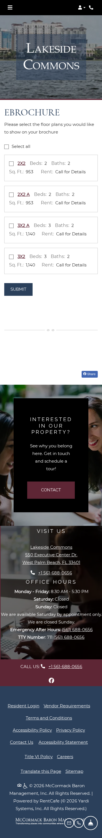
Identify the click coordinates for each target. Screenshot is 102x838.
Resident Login (23, 705)
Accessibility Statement (63, 742)
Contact (51, 490)
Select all (21, 146)
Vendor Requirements (67, 705)
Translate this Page (41, 771)
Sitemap (74, 771)
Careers (65, 756)
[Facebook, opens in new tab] (51, 680)
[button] (81, 7)
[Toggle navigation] (10, 7)
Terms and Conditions (49, 718)
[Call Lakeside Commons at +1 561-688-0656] (91, 7)
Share (90, 373)
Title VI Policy (39, 756)
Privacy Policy (70, 730)
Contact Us (21, 742)
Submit (18, 289)
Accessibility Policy (32, 730)
